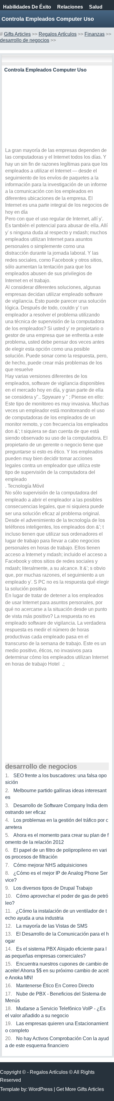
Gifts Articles (17, 34)
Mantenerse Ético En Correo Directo (55, 985)
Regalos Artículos (58, 34)
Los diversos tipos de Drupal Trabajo (52, 888)
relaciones (70, 6)
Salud (95, 6)
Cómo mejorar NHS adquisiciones (50, 865)
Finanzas (95, 34)
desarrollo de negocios (24, 40)
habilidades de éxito (27, 6)
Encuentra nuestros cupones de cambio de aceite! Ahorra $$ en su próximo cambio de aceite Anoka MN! (57, 970)
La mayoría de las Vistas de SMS (52, 926)
